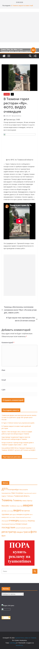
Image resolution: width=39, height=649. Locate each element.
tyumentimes (17, 116)
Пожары (6, 94)
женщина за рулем (22, 514)
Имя (3, 370)
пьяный (18, 528)
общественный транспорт (23, 517)
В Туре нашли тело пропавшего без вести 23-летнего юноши (20, 319)
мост (7, 517)
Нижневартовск (6, 493)
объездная (5, 521)
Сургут (4, 496)
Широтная (19, 506)
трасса (26, 531)
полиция (24, 524)
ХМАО (24, 501)
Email (4, 380)
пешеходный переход (8, 524)
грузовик (5, 514)
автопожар (10, 511)
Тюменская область (22, 496)
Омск (13, 493)
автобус (4, 511)
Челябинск (13, 506)
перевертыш (23, 521)
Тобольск (10, 496)
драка (14, 514)
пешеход (31, 521)
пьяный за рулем (25, 528)
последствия (8, 527)
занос (31, 514)
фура (3, 535)
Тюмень (7, 500)
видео (17, 510)
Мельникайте (23, 490)
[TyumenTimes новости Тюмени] (4, 55)
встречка (26, 510)
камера (4, 517)
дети (11, 514)
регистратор (9, 531)
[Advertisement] (19, 275)
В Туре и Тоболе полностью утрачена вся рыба (18, 423)
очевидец (14, 520)
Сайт (3, 390)
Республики (19, 493)
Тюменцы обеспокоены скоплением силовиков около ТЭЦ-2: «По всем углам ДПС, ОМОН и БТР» (20, 310)
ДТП (5, 489)
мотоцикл (12, 517)
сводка (19, 532)
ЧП (12, 94)
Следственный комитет (30, 493)
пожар (18, 524)
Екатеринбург (13, 489)
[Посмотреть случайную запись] (35, 55)
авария (28, 505)
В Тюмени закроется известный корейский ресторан (22, 6)
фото (33, 531)
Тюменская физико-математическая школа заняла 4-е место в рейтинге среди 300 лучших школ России (19, 417)
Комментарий (8, 342)
